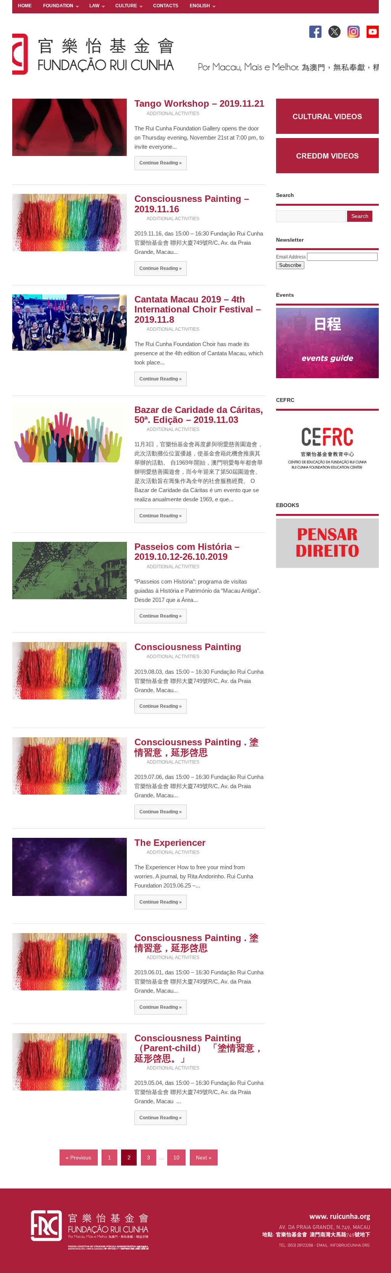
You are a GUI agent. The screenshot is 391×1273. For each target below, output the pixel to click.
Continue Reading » (160, 162)
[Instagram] (353, 30)
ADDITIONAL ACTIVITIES (173, 113)
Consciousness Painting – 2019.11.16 (191, 203)
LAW (91, 6)
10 (176, 1158)
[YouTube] (373, 30)
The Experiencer (169, 842)
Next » (204, 1158)
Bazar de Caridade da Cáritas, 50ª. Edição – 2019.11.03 (198, 415)
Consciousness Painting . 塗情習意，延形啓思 (196, 747)
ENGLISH (197, 6)
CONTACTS (165, 5)
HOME (25, 5)
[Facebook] (315, 30)
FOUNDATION (55, 6)
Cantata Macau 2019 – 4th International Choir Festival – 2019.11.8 (197, 309)
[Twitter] (334, 30)
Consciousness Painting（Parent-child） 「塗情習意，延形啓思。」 (198, 1048)
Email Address (291, 257)
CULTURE (123, 6)
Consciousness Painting (187, 647)
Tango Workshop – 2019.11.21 (199, 103)
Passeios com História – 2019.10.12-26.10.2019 (186, 551)
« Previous (78, 1158)
